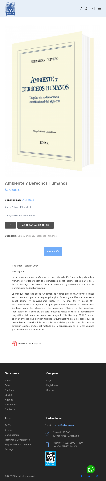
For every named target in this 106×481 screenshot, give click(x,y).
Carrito (50, 390)
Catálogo (9, 390)
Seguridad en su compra (18, 444)
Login (49, 380)
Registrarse (52, 385)
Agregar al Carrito (35, 225)
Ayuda (8, 430)
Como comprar (12, 435)
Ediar (7, 385)
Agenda (9, 399)
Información (53, 251)
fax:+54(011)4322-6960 (65, 446)
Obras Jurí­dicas (26, 236)
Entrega (9, 449)
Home (8, 380)
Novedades (11, 404)
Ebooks (8, 395)
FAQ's (8, 425)
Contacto (10, 409)
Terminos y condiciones (17, 439)
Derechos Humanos (46, 236)
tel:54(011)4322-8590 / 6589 (67, 443)
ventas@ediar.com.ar (63, 425)
